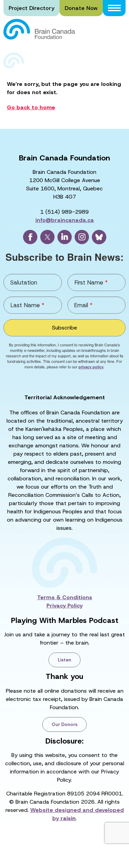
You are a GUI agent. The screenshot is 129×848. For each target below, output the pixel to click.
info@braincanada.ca (64, 220)
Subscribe (64, 327)
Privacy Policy (64, 605)
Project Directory (31, 8)
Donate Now (81, 8)
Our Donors (64, 724)
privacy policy (91, 366)
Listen (64, 660)
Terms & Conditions (64, 597)
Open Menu (114, 8)
